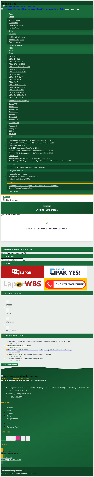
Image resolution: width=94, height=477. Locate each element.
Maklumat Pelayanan (17, 37)
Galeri (11, 31)
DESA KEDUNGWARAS (17, 72)
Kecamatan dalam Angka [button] (19, 101)
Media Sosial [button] (14, 123)
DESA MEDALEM (15, 74)
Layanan (10, 413)
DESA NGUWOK (15, 79)
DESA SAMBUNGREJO (17, 87)
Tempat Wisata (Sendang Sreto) (21, 188)
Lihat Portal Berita (9, 365)
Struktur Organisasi (16, 25)
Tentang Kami (14, 20)
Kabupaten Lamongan (18, 174)
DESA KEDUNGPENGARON (19, 67)
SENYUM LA (13, 191)
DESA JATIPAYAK (15, 56)
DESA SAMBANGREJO (17, 85)
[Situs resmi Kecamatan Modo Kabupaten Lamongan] (3, 439)
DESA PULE (13, 82)
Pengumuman (12, 419)
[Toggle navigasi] (78, 9)
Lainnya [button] (12, 182)
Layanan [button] (12, 34)
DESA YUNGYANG (16, 97)
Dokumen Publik (15, 45)
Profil (5, 198)
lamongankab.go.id (30, 2)
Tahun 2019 (13, 104)
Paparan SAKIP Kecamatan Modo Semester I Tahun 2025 (31, 150)
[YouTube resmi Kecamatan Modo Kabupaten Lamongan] (27, 439)
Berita (9, 416)
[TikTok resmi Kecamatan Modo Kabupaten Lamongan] (23, 439)
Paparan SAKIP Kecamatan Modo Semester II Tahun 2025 (31, 153)
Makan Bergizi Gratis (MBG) (19, 179)
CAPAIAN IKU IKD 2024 (17, 145)
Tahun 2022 (13, 112)
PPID (11, 48)
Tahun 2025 (13, 119)
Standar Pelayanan (16, 40)
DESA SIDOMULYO (16, 92)
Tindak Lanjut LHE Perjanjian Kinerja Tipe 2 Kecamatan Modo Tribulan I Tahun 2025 (40, 161)
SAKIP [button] (11, 137)
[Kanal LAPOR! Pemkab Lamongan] (8, 439)
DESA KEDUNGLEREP (17, 64)
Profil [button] (11, 17)
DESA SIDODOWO (16, 90)
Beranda (12, 14)
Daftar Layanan (15, 42)
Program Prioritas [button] (16, 170)
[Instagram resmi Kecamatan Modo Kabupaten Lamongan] (18, 439)
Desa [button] (11, 53)
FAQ (11, 50)
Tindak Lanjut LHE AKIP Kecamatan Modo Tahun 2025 (29, 158)
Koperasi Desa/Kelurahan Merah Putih (23, 176)
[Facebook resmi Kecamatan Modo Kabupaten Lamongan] (13, 439)
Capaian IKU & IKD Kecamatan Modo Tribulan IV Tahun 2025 (31, 143)
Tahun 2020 (13, 107)
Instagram (13, 128)
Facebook (13, 126)
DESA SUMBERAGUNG (17, 95)
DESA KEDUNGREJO (17, 69)
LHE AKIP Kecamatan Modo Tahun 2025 (24, 148)
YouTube (12, 134)
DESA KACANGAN (16, 61)
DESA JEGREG (14, 59)
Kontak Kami (14, 28)
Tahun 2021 (13, 109)
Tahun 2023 (13, 114)
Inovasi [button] (12, 164)
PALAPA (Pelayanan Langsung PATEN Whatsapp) (27, 167)
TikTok (11, 131)
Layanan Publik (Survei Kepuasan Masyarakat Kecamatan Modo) (34, 186)
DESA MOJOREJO (16, 77)
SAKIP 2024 (13, 156)
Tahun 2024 (13, 117)
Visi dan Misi (13, 23)
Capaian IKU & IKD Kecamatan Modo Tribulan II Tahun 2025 (31, 140)
